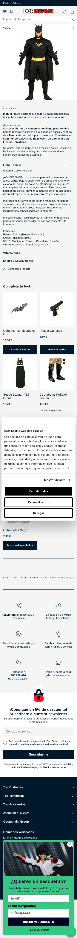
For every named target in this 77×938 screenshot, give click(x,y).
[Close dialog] (70, 844)
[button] (4, 12)
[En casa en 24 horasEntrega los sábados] (58, 612)
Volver (7, 28)
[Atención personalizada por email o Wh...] (18, 641)
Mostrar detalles (55, 480)
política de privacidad (56, 744)
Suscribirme (38, 754)
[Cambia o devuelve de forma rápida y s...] (58, 641)
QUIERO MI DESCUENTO (38, 922)
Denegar (38, 513)
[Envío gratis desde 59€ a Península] (18, 612)
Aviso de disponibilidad (20, 545)
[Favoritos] (12, 12)
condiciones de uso (30, 744)
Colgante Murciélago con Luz (20, 332)
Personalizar (36, 502)
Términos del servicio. (54, 767)
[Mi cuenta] (65, 11)
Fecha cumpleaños (22, 906)
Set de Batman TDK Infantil (16, 396)
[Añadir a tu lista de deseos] (72, 27)
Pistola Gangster (51, 330)
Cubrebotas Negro (15, 530)
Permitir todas (38, 491)
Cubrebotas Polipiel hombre (53, 396)
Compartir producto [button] (18, 268)
